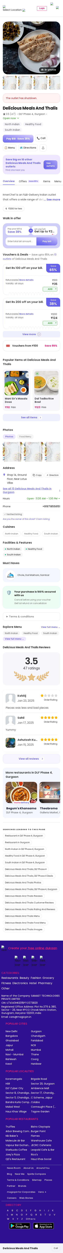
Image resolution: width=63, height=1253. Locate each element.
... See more (52, 200)
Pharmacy (45, 983)
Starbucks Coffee (16, 1150)
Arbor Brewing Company (18, 1131)
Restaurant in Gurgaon (17, 842)
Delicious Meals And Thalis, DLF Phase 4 (26, 869)
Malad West (13, 1107)
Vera (41, 1192)
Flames (35, 1136)
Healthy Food (31, 533)
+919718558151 (51, 506)
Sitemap (37, 1180)
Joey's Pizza (13, 1154)
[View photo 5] (56, 83)
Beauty (24, 978)
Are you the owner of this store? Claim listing (26, 519)
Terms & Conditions (18, 1180)
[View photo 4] (41, 83)
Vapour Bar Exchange (18, 1145)
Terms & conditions (21, 616)
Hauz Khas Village (16, 1111)
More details (26, 279)
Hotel (33, 983)
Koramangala (14, 1079)
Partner (11, 1186)
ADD (52, 289)
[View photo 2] (10, 83)
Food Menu (25, 436)
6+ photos (50, 69)
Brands (22, 1186)
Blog (9, 1174)
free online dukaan (42, 948)
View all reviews (29, 759)
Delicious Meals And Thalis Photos (23, 882)
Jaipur (9, 1045)
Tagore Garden (40, 1111)
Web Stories (26, 1198)
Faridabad (37, 1040)
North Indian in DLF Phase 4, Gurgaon (24, 849)
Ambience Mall (40, 1088)
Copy (39, 475)
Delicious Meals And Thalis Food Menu (25, 922)
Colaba (35, 1102)
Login (42, 8)
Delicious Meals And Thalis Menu (22, 916)
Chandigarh (38, 1036)
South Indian (51, 533)
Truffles (10, 1126)
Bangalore (12, 1036)
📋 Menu (9, 147)
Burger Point (38, 1131)
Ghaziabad (12, 1040)
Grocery (48, 978)
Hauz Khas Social (41, 1159)
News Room (14, 1168)
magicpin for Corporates (21, 1192)
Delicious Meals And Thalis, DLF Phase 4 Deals (29, 875)
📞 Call (41, 138)
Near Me (19, 1174)
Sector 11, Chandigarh (18, 1097)
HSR (8, 1083)
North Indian (11, 533)
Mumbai (36, 1050)
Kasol (9, 1064)
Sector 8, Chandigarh (18, 1093)
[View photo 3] (25, 83)
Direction (54, 475)
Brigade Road (39, 1079)
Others (31, 1219)
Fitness (6, 983)
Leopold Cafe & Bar (42, 1150)
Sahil (21, 718)
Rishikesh (11, 1059)
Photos (9, 436)
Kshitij (22, 696)
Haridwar (36, 1064)
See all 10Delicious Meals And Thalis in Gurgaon (31, 490)
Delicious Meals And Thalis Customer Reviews (29, 902)
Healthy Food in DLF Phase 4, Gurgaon (25, 855)
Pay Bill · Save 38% (18, 138)
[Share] (43, 147)
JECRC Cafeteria (41, 1145)
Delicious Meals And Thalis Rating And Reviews (30, 909)
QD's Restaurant (15, 1159)
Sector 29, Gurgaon (43, 1083)
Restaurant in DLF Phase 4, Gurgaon (24, 835)
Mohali (9, 1050)
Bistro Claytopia (40, 1126)
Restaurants (9, 978)
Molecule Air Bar (15, 1140)
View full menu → (50, 627)
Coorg (34, 1059)
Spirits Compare (36, 1174)
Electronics (20, 983)
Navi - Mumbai (14, 1054)
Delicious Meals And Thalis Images (23, 929)
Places (48, 1180)
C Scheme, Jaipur (41, 1097)
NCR (33, 1045)
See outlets (50, 164)
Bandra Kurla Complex (18, 1102)
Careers (11, 1198)
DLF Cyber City (14, 1088)
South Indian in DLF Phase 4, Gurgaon (25, 862)
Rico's (34, 1154)
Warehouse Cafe (41, 1140)
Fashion (36, 978)
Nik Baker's (12, 1136)
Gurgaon (36, 1031)
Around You (43, 1168)
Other (5, 988)
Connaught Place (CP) (43, 1107)
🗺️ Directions (28, 147)
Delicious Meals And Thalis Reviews (24, 895)
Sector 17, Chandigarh (43, 1093)
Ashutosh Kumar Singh (28, 740)
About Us (28, 1168)
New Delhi (11, 1031)
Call (56, 1248)
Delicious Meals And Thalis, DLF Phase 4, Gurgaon (31, 889)
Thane (35, 1054)
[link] (16, 390)
